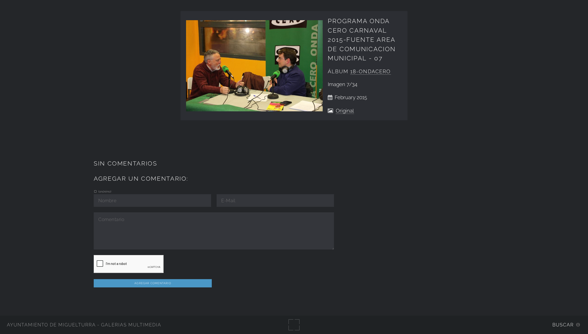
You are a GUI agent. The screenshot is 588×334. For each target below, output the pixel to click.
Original (345, 111)
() (104, 191)
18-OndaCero (370, 71)
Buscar (563, 325)
